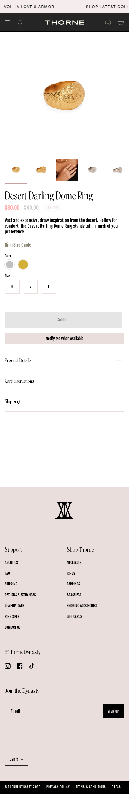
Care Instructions (19, 381)
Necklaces (74, 562)
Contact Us (12, 627)
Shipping (13, 401)
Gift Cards (74, 616)
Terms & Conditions (91, 787)
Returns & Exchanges (20, 595)
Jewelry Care (14, 605)
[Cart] (121, 22)
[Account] (108, 22)
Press (116, 787)
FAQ (7, 573)
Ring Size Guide (18, 245)
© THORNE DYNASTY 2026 (22, 787)
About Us (11, 562)
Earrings (73, 584)
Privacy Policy (58, 787)
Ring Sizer (12, 616)
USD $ (14, 759)
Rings (71, 573)
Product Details (18, 360)
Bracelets (74, 595)
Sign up (113, 711)
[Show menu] (9, 22)
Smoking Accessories (82, 605)
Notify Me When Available (64, 338)
